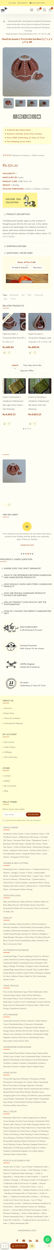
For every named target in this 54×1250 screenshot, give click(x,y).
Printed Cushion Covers (34, 998)
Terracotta (38, 295)
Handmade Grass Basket (20, 1060)
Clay (5, 299)
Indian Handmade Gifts (19, 1223)
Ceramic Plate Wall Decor (25, 1128)
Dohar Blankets (33, 995)
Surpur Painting (22, 1144)
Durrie (11, 1005)
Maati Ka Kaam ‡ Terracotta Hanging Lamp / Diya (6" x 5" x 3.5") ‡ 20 (39, 338)
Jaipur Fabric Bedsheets (33, 992)
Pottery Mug (31, 1053)
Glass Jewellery (9, 924)
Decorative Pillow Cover (13, 998)
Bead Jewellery (24, 924)
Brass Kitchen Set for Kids (21, 1031)
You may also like (32, 365)
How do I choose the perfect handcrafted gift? (27, 612)
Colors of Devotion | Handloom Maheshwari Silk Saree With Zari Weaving (38, 403)
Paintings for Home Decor (20, 1131)
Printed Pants (25, 879)
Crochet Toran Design (25, 1121)
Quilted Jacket (38, 879)
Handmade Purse (27, 963)
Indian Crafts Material (31, 1213)
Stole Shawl (8, 882)
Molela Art (44, 1124)
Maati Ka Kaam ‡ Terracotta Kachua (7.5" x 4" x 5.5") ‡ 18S (14, 490)
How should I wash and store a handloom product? (28, 585)
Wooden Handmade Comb (37, 1216)
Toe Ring (38, 937)
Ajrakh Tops (38, 876)
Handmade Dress (10, 869)
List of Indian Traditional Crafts (35, 1167)
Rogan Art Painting (40, 1131)
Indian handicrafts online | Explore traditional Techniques (29, 21)
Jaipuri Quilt (21, 995)
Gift (23, 295)
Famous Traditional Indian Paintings (18, 1173)
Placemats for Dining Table (26, 1005)
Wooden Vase (37, 1092)
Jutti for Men (29, 973)
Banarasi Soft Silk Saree (13, 844)
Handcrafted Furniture (24, 1102)
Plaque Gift (8, 1128)
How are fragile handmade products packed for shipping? (25, 594)
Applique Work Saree (19, 850)
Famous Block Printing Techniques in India (29, 1210)
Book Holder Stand (21, 1089)
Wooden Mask (9, 1154)
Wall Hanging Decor (31, 1117)
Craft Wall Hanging (30, 1124)
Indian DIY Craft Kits (11, 1220)
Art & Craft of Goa (28, 1186)
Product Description (18, 214)
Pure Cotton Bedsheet (12, 992)
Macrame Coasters (11, 1066)
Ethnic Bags (25, 959)
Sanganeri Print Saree (20, 857)
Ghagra (15, 872)
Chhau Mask (22, 1154)
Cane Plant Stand (22, 1092)
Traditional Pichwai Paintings (36, 1138)
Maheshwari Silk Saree (29, 837)
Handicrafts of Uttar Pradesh (26, 1176)
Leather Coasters (19, 1063)
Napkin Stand (26, 1066)
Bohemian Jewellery (21, 930)
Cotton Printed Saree (22, 847)
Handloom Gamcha (18, 1008)
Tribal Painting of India (29, 1134)
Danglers (43, 934)
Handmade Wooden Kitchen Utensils (18, 1021)
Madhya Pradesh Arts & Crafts (36, 1190)
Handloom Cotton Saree (13, 833)
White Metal (25, 927)
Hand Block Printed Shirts (20, 876)
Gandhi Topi (31, 969)
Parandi (40, 940)
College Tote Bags (16, 966)
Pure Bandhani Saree (12, 853)
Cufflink (19, 973)
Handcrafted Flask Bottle (13, 1053)
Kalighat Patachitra (39, 1144)
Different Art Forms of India (14, 1170)
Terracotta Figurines (11, 1079)
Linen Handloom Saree (34, 833)
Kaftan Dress (25, 869)
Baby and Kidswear (11, 901)
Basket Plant (8, 1092)
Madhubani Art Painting (13, 1147)
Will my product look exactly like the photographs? (25, 603)
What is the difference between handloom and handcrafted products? (27, 576)
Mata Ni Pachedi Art (29, 1141)
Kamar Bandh (8, 973)
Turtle (12, 299)
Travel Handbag (25, 956)
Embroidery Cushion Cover (14, 1002)
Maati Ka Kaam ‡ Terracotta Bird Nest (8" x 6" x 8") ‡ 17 (14, 338)
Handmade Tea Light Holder (27, 1099)
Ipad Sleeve (20, 969)
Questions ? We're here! (20, 253)
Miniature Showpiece (30, 1079)
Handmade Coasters (36, 1063)
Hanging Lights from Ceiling (14, 1095)
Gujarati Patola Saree (32, 853)
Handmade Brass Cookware (21, 1024)
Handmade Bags (10, 956)
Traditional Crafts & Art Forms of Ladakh (20, 1183)
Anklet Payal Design (11, 934)
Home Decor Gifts (21, 1041)
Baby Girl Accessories (24, 908)
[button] (23, 428)
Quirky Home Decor (20, 1037)
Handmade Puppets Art (21, 1151)
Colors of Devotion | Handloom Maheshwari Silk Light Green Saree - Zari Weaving (13, 403)
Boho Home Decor (19, 1105)
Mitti (29, 295)
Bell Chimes (16, 1124)
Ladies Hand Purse (11, 959)
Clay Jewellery (38, 927)
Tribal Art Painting (10, 1134)
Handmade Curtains (35, 1002)
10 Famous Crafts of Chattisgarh (34, 1180)
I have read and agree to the (23, 820)
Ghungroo (19, 937)
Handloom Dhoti (36, 882)
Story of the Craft (27, 262)
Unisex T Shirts (26, 872)
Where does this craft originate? (22, 568)
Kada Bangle (8, 937)
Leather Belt (43, 969)
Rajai (13, 995)
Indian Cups (20, 1056)
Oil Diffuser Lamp (35, 1095)
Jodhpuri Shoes (17, 976)
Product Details (20, 267)
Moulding (28, 31)
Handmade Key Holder (39, 1089)
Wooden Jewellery (11, 927)
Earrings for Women (30, 934)
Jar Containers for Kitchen (21, 1034)
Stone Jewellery (38, 924)
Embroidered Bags (39, 959)
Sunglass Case (32, 966)
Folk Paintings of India (38, 1170)
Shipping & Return (16, 246)
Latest (15, 365)
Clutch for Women (40, 956)
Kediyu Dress (32, 886)
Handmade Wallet (10, 963)
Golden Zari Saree (33, 844)
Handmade (13, 295)
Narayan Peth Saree (22, 840)
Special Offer (27, 370)
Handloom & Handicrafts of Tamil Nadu (20, 1193)
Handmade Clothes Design (21, 889)
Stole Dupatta (21, 882)
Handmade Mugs (33, 1056)
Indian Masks (38, 1151)
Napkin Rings (38, 1066)
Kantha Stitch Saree (38, 850)
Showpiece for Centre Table (26, 1082)
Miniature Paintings (11, 1213)
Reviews (37, 267)
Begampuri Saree (40, 840)
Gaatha (20, 177)
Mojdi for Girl (30, 976)
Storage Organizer (27, 1085)
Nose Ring (29, 937)
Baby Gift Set (26, 901)
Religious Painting (15, 1138)
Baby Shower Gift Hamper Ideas (21, 905)
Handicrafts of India (11, 1167)
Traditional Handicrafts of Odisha (24, 1196)
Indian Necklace (37, 930)
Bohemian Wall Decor (12, 1117)
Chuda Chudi (14, 940)
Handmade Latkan (28, 940)
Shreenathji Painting (11, 1141)
